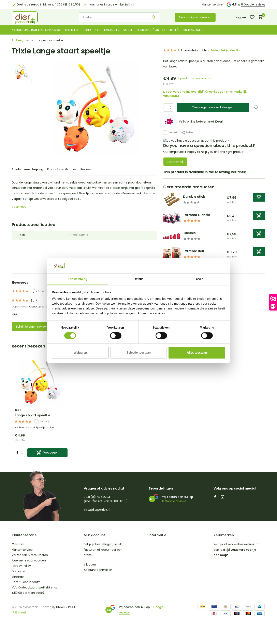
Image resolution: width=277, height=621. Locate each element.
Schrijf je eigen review (31, 327)
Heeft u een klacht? (26, 582)
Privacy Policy (21, 566)
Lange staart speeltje (32, 415)
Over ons (18, 544)
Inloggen (90, 564)
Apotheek (72, 30)
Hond (87, 30)
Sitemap (18, 577)
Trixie (214, 50)
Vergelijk (174, 132)
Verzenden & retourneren (30, 555)
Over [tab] (199, 279)
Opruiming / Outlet (150, 30)
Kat (97, 30)
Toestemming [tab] (77, 279)
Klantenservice (212, 4)
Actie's (174, 30)
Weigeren (80, 352)
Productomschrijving (27, 169)
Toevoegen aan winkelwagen (213, 107)
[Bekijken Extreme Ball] (171, 254)
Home (29, 40)
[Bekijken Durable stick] (171, 200)
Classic (190, 233)
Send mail (175, 162)
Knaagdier (111, 30)
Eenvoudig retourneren (195, 17)
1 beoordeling (190, 50)
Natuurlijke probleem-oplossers (36, 30)
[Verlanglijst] (252, 17)
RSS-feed (19, 612)
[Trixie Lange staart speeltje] (41, 382)
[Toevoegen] (259, 197)
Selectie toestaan (139, 352)
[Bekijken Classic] (171, 236)
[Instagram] (222, 497)
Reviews (86, 169)
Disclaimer (19, 571)
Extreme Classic (197, 215)
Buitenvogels (193, 30)
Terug (19, 40)
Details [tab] (139, 279)
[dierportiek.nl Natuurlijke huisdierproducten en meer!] (30, 17)
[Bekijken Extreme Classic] (171, 218)
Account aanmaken (98, 570)
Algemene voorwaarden (29, 560)
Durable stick (194, 196)
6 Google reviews (253, 4)
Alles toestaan (197, 352)
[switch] (115, 335)
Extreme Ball (194, 251)
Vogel (127, 30)
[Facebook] (215, 497)
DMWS (60, 607)
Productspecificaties (61, 169)
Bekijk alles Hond (232, 50)
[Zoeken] (154, 17)
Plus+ (71, 607)
